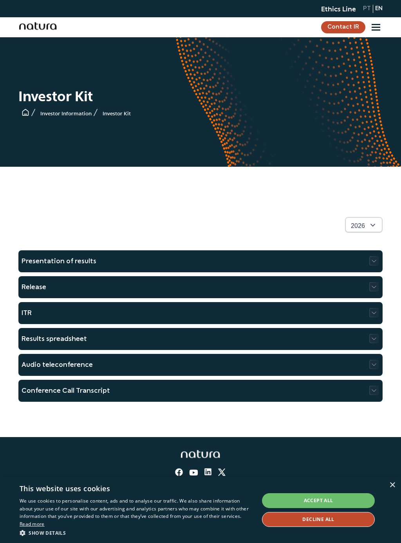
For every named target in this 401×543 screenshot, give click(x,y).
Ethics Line (338, 8)
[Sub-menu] (376, 27)
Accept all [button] (318, 500)
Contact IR (343, 27)
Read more (32, 524)
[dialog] (200, 510)
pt (367, 8)
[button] (136, 532)
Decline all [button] (318, 519)
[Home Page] (25, 114)
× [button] (392, 485)
